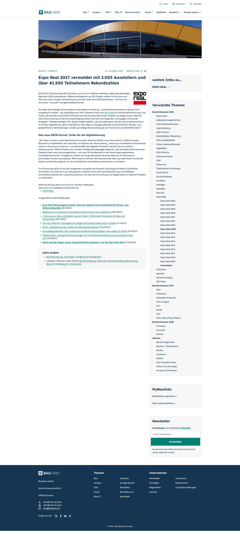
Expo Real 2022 (167, 213)
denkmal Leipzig (164, 277)
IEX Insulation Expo (166, 362)
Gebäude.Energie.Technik (168, 120)
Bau (96, 478)
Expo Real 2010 (167, 257)
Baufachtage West (165, 342)
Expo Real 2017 (168, 229)
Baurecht (84, 257)
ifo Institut (109, 112)
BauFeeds (125, 496)
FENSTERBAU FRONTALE (168, 136)
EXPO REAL (48, 191)
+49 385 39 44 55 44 (52, 502)
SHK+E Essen (162, 132)
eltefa (159, 310)
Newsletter (154, 478)
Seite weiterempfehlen (163, 403)
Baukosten (102, 261)
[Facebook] (61, 515)
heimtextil (161, 293)
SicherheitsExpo (164, 176)
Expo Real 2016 (167, 233)
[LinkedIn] (66, 515)
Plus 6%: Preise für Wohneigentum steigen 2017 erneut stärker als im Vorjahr (79, 223)
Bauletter (185, 428)
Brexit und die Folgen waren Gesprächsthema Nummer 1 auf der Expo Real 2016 (83, 242)
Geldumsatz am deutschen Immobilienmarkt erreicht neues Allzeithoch (76, 212)
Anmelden (154, 483)
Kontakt (153, 492)
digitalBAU (161, 148)
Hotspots (124, 478)
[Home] (64, 474)
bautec (159, 350)
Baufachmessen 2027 (163, 285)
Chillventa (161, 269)
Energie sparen (127, 483)
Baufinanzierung (54, 257)
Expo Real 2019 (167, 221)
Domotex (160, 330)
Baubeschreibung (117, 261)
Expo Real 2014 (167, 241)
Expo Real (161, 196)
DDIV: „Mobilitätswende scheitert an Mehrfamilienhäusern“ (71, 227)
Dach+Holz (161, 116)
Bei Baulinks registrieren (164, 396)
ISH (158, 314)
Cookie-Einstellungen (185, 487)
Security (160, 192)
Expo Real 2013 (167, 245)
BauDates (161, 12)
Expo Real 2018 (167, 225)
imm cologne (162, 301)
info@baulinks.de (51, 508)
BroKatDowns (127, 492)
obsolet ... (157, 338)
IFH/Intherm (162, 152)
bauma (159, 334)
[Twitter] (57, 515)
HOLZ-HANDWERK (165, 140)
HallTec (159, 358)
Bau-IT (118, 12)
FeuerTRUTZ (162, 172)
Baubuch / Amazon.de (70, 264)
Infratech (161, 326)
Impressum (181, 478)
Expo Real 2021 (167, 217)
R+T (158, 306)
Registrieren (155, 487)
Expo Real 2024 (167, 205)
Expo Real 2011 (167, 253)
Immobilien (69, 257)
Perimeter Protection (166, 297)
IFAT (158, 160)
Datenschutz (181, 483)
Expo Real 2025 (167, 201)
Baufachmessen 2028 (163, 322)
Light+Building (163, 128)
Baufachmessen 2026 (163, 112)
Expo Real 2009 (167, 261)
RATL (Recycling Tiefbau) (168, 318)
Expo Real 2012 (167, 249)
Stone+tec (161, 164)
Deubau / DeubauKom (167, 346)
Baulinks (42, 71)
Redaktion (53, 71)
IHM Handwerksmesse (167, 124)
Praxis (97, 492)
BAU (158, 289)
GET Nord (161, 281)
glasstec (160, 273)
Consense (161, 354)
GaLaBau (161, 188)
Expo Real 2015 (167, 237)
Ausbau (97, 483)
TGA (96, 487)
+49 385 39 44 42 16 (52, 505)
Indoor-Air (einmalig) (166, 366)
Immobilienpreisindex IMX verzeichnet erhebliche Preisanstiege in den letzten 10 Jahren (85, 231)
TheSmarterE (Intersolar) (168, 168)
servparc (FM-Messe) (166, 370)
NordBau (160, 180)
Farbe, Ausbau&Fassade (168, 144)
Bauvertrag (132, 261)
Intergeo (160, 184)
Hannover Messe (164, 156)
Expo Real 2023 (167, 209)
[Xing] (70, 515)
